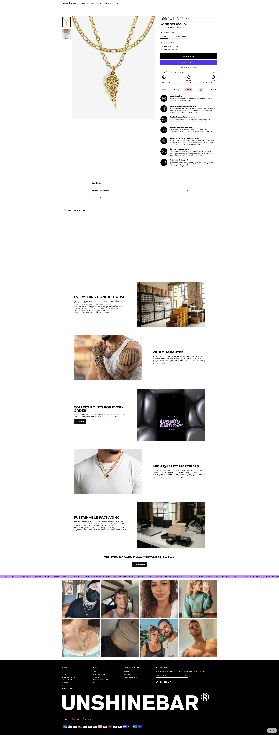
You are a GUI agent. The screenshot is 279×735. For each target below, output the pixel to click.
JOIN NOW (80, 421)
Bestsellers (96, 3)
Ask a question (98, 198)
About (95, 671)
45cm (164, 37)
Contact (64, 674)
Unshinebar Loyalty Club (101, 680)
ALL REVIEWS (139, 564)
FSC (94, 522)
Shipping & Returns (68, 677)
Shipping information (100, 190)
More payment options (188, 67)
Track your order (67, 688)
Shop (83, 3)
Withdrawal (66, 685)
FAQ (63, 671)
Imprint (126, 671)
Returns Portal (67, 680)
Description (96, 183)
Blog (94, 682)
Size (166, 32)
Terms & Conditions (130, 677)
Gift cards (96, 677)
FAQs (118, 3)
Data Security (128, 674)
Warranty (65, 682)
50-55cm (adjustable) (179, 37)
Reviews (108, 3)
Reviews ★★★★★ (99, 674)
